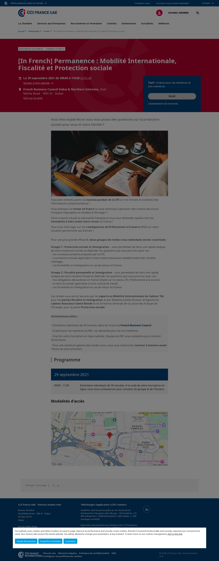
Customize (70, 541)
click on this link (175, 534)
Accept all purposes (26, 541)
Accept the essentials (50, 541)
